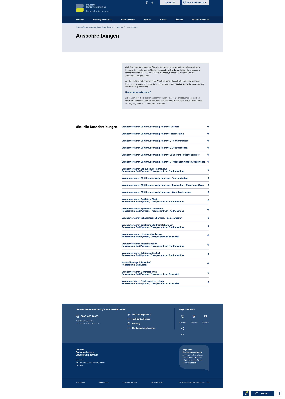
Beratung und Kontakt (102, 19)
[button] (262, 393)
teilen (182, 334)
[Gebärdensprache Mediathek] (147, 2)
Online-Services (199, 19)
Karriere (148, 19)
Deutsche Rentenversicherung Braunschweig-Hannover (94, 27)
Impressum (80, 382)
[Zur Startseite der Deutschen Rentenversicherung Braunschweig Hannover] (93, 8)
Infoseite (192, 362)
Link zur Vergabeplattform (137, 92)
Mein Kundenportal (195, 2)
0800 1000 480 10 (89, 316)
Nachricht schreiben (141, 319)
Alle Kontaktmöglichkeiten (144, 328)
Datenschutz (104, 382)
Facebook (205, 322)
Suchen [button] (168, 2)
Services (80, 19)
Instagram (182, 322)
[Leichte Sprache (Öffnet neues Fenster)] (152, 2)
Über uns (179, 19)
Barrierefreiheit (157, 382)
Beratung (136, 323)
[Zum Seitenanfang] (279, 393)
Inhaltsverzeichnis (130, 382)
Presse (163, 19)
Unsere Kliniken (128, 19)
